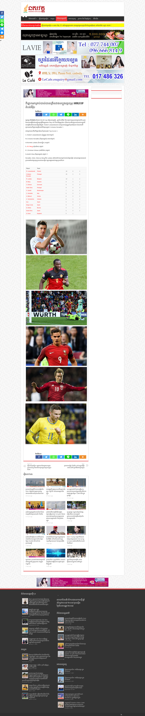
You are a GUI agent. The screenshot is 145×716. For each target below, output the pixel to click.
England (39, 213)
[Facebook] (39, 114)
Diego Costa (29, 205)
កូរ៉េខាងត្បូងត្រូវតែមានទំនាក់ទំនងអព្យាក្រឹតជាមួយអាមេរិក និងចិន (75, 644)
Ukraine (39, 199)
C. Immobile (29, 193)
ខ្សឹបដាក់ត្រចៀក (43, 19)
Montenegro (40, 190)
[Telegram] (60, 114)
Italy (38, 193)
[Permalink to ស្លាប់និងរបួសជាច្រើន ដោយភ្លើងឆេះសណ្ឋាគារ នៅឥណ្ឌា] (76, 553)
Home (24, 18)
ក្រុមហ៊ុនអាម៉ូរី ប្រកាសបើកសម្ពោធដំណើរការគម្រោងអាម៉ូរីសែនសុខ (74, 687)
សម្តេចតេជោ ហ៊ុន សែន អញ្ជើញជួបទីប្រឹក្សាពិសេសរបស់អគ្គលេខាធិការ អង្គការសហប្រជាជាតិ (39, 640)
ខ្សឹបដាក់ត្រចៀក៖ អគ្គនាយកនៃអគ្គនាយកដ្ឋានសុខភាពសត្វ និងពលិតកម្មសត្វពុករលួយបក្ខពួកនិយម (39, 466)
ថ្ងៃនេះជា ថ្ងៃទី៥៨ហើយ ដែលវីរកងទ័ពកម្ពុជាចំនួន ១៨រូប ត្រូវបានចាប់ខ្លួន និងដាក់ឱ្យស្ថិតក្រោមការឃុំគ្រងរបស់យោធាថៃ (39, 657)
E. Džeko (28, 207)
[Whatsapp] (53, 114)
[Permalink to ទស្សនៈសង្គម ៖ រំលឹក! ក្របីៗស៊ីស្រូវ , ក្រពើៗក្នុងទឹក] (25, 667)
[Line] (68, 114)
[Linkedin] (75, 114)
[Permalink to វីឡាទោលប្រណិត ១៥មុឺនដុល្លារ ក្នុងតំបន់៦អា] (61, 679)
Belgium (39, 179)
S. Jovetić (28, 190)
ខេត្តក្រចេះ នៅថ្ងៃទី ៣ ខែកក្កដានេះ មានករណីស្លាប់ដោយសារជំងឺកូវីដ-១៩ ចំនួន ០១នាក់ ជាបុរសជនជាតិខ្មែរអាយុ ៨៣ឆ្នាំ (39, 631)
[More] (82, 114)
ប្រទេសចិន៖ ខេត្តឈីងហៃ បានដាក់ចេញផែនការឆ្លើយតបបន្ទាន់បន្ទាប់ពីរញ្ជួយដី (55, 562)
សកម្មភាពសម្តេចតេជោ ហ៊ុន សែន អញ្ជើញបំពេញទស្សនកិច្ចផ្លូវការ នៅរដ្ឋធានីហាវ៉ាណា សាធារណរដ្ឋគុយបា (39, 621)
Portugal (39, 174)
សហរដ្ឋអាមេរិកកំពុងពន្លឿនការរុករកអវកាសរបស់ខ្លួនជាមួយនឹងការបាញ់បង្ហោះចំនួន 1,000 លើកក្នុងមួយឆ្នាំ (74, 637)
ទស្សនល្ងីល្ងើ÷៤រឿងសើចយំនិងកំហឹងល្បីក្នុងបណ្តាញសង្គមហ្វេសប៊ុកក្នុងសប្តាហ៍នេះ (39, 695)
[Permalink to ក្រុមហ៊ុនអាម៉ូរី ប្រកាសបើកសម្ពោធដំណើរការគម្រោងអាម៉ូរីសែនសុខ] (61, 688)
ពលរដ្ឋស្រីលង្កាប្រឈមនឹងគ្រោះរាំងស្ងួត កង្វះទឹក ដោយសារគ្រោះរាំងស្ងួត (55, 491)
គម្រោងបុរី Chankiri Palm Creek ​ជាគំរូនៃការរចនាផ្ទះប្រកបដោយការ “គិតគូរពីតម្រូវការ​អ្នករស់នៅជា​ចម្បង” (75, 704)
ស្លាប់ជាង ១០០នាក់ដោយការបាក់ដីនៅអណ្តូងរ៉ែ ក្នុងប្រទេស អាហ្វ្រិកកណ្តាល (35, 562)
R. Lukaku (29, 179)
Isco (27, 202)
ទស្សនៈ (52, 19)
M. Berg (30, 146)
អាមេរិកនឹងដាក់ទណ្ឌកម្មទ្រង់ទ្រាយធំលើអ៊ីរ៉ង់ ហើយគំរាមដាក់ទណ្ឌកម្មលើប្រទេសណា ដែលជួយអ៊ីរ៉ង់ (55, 539)
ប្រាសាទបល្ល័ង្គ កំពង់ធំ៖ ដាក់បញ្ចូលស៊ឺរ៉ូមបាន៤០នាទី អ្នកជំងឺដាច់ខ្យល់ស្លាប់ (74, 465)
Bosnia (39, 207)
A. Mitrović (29, 196)
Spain (38, 202)
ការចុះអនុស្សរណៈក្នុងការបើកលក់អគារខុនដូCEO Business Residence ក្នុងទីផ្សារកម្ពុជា (74, 696)
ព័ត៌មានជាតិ (32, 19)
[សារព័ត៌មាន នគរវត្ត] (34, 11)
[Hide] (1, 40)
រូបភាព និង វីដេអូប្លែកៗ (84, 19)
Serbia (39, 196)
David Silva (29, 210)
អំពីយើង (95, 19)
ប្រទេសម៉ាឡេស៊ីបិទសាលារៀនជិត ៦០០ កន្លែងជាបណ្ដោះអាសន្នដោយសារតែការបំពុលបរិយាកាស (35, 491)
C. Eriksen (29, 184)
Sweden (39, 182)
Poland (39, 171)
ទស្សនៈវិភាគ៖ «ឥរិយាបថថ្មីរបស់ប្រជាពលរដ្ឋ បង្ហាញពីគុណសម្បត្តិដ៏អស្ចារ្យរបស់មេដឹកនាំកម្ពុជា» (39, 687)
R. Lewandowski (30, 171)
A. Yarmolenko (30, 199)
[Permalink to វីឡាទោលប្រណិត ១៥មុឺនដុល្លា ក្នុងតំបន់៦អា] (61, 671)
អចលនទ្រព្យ (72, 19)
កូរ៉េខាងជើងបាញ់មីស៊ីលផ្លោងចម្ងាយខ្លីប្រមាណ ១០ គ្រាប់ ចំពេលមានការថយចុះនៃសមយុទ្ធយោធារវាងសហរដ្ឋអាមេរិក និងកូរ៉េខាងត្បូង (55, 516)
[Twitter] (46, 114)
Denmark (39, 184)
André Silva (29, 187)
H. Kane (28, 213)
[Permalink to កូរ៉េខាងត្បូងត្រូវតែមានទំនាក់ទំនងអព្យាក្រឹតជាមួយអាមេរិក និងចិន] (35, 505)
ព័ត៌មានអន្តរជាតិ (61, 18)
